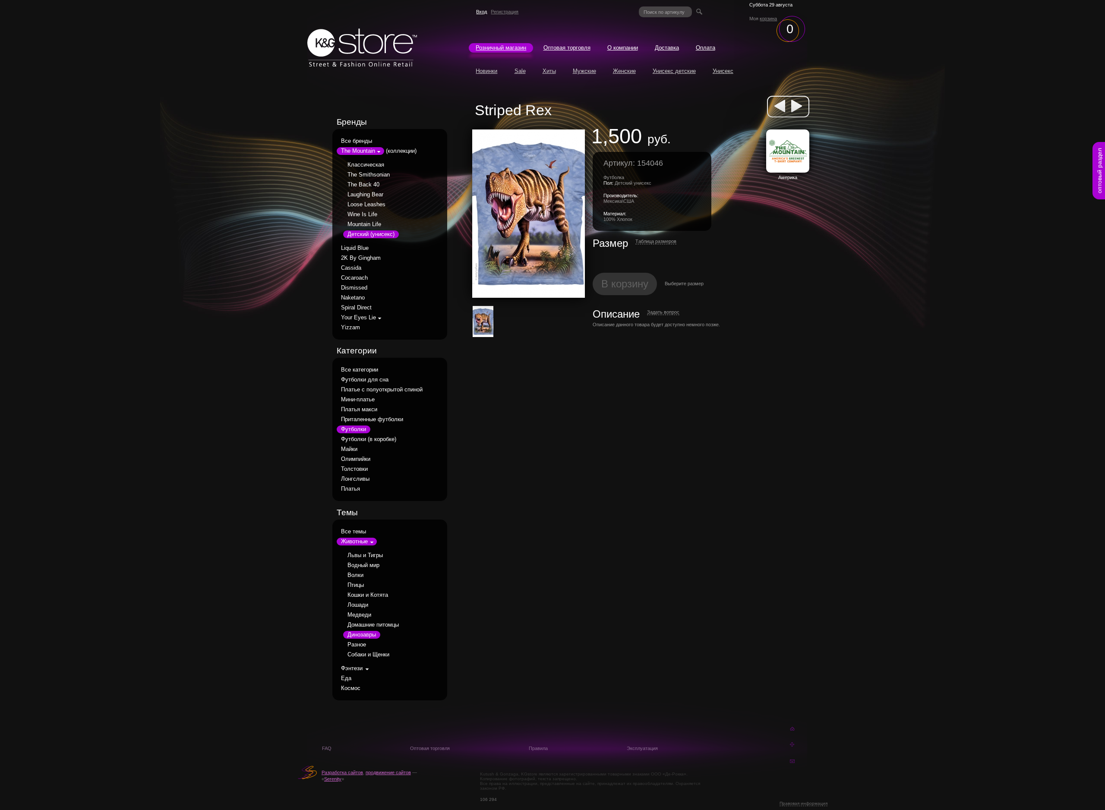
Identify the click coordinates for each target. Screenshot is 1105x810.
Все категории (359, 370)
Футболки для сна (364, 380)
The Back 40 (363, 185)
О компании (622, 48)
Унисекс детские (674, 71)
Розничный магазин (501, 48)
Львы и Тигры (365, 555)
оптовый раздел (1099, 170)
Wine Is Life (362, 214)
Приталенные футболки (372, 419)
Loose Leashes (366, 205)
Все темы (353, 532)
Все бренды (356, 141)
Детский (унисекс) (371, 234)
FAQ (327, 748)
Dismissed (354, 288)
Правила (538, 748)
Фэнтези (352, 668)
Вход (481, 11)
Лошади (357, 605)
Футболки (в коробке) (368, 439)
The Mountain (358, 151)
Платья (350, 489)
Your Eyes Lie (358, 318)
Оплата (705, 48)
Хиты (549, 71)
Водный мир (363, 565)
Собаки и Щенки (368, 655)
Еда (346, 678)
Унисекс (723, 71)
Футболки (353, 429)
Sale (520, 71)
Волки (355, 575)
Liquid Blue (355, 248)
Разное (356, 645)
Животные (354, 542)
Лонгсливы (355, 479)
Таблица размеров (655, 241)
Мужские (584, 71)
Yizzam (350, 328)
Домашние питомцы (373, 625)
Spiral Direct (356, 308)
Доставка (667, 48)
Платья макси (359, 410)
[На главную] (362, 64)
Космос (350, 688)
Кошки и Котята (367, 595)
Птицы (355, 585)
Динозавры (361, 635)
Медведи (359, 615)
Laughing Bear (365, 195)
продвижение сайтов (388, 772)
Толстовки (354, 469)
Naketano (353, 298)
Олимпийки (355, 459)
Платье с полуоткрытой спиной (382, 390)
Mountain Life (364, 224)
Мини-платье (358, 400)
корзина (768, 18)
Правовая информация (803, 803)
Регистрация (504, 11)
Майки (349, 449)
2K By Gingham (361, 258)
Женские (624, 71)
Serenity (332, 779)
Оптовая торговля (566, 48)
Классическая (365, 165)
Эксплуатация (642, 748)
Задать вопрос (663, 312)
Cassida (351, 268)
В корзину (624, 284)
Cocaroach (354, 278)
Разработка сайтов (342, 772)
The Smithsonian (368, 175)
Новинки (486, 71)
